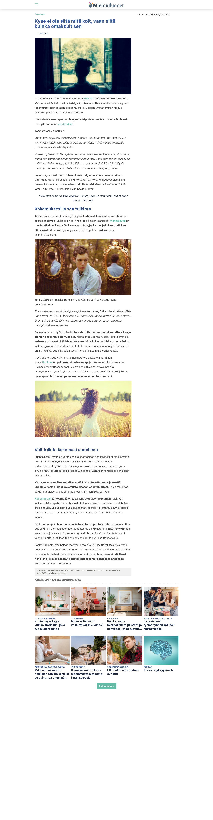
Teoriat (148, 667)
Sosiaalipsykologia (117, 667)
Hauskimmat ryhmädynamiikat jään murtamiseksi (159, 625)
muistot (88, 98)
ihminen (47, 362)
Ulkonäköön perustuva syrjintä (123, 672)
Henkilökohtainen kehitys (158, 618)
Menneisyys (117, 220)
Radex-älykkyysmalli (158, 670)
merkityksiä (65, 124)
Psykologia (40, 14)
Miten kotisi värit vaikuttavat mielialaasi (87, 623)
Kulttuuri (112, 618)
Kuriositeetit (78, 667)
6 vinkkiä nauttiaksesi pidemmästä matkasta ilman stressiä (86, 673)
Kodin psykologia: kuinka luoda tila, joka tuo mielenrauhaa (50, 625)
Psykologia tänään (45, 618)
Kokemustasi (43, 498)
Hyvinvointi (77, 618)
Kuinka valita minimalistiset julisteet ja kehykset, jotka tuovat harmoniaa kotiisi (124, 625)
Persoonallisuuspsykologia (50, 667)
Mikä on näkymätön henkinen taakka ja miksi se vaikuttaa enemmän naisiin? (52, 674)
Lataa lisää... (106, 686)
